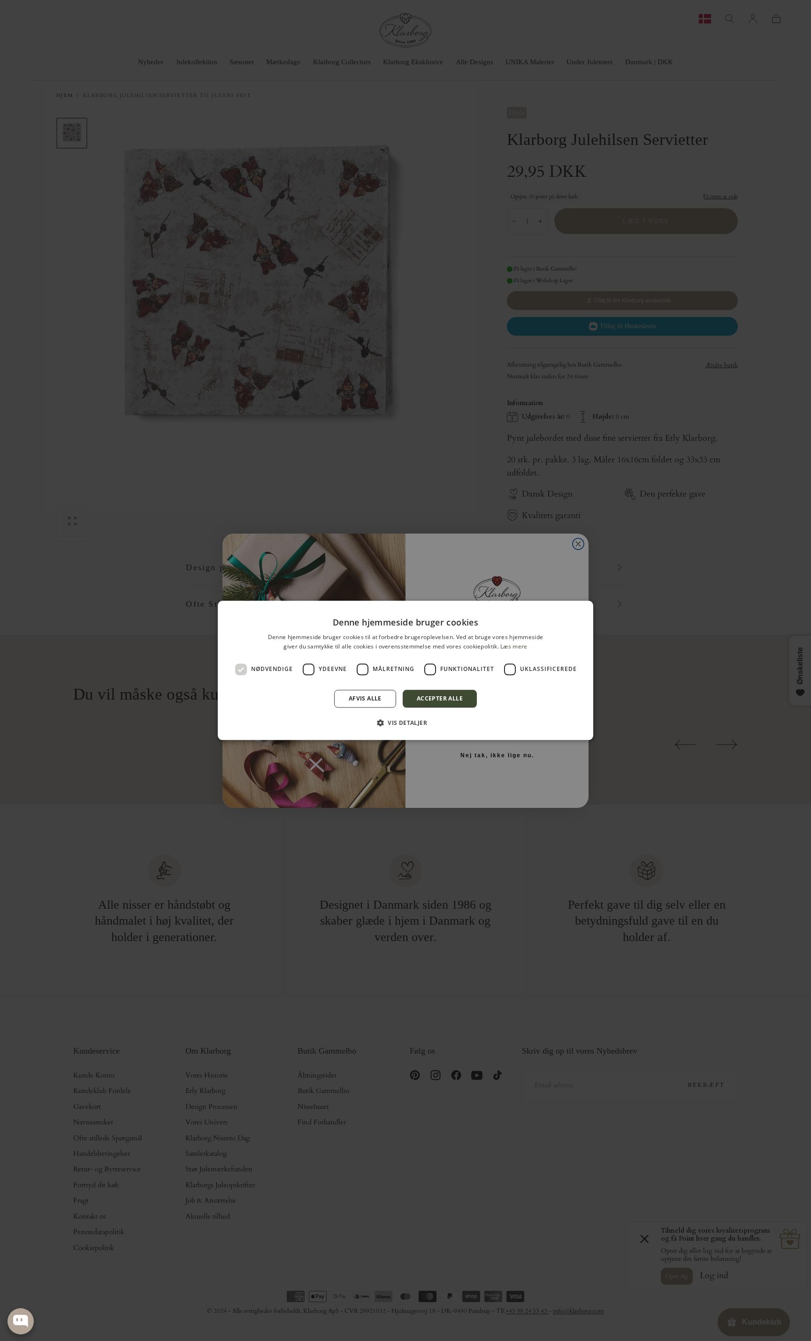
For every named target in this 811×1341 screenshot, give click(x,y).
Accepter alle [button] (440, 698)
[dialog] (405, 670)
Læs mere (513, 647)
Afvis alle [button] (365, 698)
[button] (405, 723)
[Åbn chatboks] (21, 1321)
